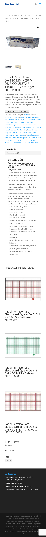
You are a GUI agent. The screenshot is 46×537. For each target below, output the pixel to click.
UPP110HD (26, 143)
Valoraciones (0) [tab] (13, 153)
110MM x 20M (25, 117)
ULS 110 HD (24, 140)
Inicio (6, 16)
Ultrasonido (17, 143)
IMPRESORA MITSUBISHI (32, 120)
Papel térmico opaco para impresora (25, 132)
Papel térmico (21, 130)
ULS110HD (8, 143)
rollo (14, 138)
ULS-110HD (33, 140)
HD (21, 120)
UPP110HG (34, 143)
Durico (18, 16)
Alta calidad (35, 117)
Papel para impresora (29, 127)
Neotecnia (8, 445)
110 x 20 (16, 117)
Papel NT (12, 16)
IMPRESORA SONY (11, 122)
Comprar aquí (23, 111)
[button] (38, 27)
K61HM (21, 122)
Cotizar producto (11, 111)
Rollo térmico (32, 138)
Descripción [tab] (11, 149)
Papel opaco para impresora (22, 125)
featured (8, 460)
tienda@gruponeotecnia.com (22, 486)
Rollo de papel (22, 138)
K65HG (26, 122)
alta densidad (9, 120)
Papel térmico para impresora (15, 135)
